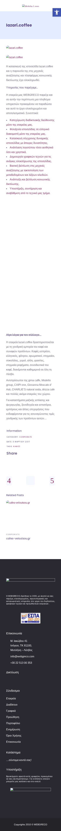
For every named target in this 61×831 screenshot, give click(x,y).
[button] (57, 12)
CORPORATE (25, 437)
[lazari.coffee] (30, 48)
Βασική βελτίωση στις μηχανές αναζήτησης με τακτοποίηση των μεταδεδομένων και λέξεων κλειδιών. (27, 170)
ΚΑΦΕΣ (16, 446)
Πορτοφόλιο (13, 723)
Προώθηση (12, 717)
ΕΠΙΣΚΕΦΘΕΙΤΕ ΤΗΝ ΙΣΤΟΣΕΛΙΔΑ (32, 312)
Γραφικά (11, 710)
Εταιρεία (11, 698)
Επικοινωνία (13, 741)
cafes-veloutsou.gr (18, 538)
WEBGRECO (40, 824)
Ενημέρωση (13, 729)
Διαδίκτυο (11, 704)
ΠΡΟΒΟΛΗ (30, 237)
